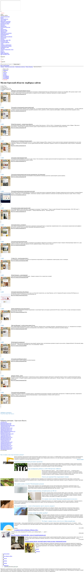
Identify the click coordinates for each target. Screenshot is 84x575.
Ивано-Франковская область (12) (8, 431)
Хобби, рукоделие (5, 53)
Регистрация (6, 65)
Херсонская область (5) (6, 444)
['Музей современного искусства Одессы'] (5, 315)
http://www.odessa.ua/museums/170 (18, 161)
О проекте (37, 551)
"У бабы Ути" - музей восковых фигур (19, 258)
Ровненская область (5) (6, 439)
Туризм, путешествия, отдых (7, 49)
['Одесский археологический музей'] (5, 248)
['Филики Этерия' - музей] (5, 382)
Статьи (4, 73)
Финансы (3, 51)
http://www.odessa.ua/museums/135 (18, 211)
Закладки (5, 79)
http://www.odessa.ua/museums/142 (18, 94)
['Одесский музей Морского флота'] (5, 365)
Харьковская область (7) (6, 443)
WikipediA (3, 56)
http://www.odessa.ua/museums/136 (18, 110)
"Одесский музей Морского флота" (19, 358)
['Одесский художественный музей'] (5, 164)
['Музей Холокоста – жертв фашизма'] (5, 282)
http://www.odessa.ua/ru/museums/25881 (19, 260)
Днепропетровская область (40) (8, 425)
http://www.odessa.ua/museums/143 (18, 396)
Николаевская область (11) (6, 437)
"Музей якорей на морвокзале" (18, 342)
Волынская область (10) (6, 424)
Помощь (5, 560)
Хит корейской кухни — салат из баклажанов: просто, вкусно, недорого (34, 506)
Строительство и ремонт (6, 46)
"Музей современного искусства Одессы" (20, 308)
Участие (5, 558)
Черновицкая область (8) (6, 449)
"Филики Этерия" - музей (17, 375)
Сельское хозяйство (5, 42)
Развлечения (3, 37)
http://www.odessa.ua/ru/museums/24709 (19, 277)
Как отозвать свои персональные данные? (12, 454)
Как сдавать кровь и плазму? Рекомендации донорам (29, 484)
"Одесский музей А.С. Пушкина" (18, 224)
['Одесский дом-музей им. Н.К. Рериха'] (5, 298)
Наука (2, 28)
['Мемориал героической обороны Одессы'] (5, 97)
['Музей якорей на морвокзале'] (5, 349)
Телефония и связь (5, 47)
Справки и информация (6, 44)
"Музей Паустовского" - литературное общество (22, 124)
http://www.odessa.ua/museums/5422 (18, 380)
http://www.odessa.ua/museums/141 (18, 145)
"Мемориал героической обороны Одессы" (20, 90)
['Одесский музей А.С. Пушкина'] (5, 231)
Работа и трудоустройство (6, 36)
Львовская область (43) (6, 436)
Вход (2, 65)
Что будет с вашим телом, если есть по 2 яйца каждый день (58, 521)
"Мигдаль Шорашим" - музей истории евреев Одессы (23, 325)
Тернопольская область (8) (6, 442)
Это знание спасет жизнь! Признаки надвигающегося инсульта (59, 499)
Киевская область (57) (5, 432)
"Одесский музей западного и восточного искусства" (23, 191)
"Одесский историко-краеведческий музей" (21, 208)
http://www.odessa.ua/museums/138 (18, 127)
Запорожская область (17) (6, 430)
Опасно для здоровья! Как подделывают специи (55, 477)
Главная (37, 549)
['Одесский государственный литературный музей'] (5, 114)
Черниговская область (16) (6, 447)
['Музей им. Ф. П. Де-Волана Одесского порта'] (5, 147)
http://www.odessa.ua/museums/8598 (18, 345)
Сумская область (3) (5, 440)
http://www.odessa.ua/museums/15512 (19, 312)
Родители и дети (4, 41)
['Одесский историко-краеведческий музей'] (5, 215)
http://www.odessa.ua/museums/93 (18, 245)
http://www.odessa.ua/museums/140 (18, 176)
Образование (3, 31)
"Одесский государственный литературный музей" (22, 107)
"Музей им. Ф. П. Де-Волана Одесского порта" (21, 140)
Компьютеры (3, 26)
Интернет (3, 24)
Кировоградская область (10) (7, 433)
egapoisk (3, 61)
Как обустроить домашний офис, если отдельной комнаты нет (28, 535)
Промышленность (5, 34)
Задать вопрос (6, 553)
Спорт (2, 43)
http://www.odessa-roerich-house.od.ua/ (19, 295)
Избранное (5, 70)
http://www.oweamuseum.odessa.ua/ (18, 194)
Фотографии (6, 78)
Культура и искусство (5, 27)
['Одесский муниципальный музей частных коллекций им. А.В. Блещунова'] (5, 181)
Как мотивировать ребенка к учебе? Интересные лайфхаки (44, 468)
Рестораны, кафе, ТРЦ (5, 40)
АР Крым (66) (4, 422)
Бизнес (2, 17)
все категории (4, 450)
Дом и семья (3, 20)
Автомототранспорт (5, 16)
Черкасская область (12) (6, 446)
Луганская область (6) (5, 435)
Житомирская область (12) (6, 427)
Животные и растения (5, 21)
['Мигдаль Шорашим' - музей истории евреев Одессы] (5, 332)
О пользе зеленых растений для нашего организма (28, 461)
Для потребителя (4, 19)
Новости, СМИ (4, 30)
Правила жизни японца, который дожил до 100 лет (42, 490)
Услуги (2, 50)
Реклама (5, 563)
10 (1, 204)
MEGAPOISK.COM (5, 54)
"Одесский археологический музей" (19, 241)
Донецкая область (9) (5, 426)
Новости (5, 72)
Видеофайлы (6, 76)
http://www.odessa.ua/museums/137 (18, 228)
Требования (5, 565)
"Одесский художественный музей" (19, 157)
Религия (2, 39)
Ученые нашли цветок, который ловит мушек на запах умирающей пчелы (45, 541)
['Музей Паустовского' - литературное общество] (5, 131)
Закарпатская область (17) (6, 429)
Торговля (3, 48)
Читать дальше (80, 459)
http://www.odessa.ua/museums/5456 (18, 361)
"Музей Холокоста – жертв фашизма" (19, 275)
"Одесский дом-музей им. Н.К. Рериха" (20, 291)
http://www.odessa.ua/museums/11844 (19, 328)
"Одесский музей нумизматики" (18, 392)
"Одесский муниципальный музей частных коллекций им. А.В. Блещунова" (28, 174)
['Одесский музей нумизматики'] (5, 399)
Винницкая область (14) (6, 423)
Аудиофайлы (6, 77)
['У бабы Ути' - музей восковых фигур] (5, 265)
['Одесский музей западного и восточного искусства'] (5, 198)
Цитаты (5, 74)
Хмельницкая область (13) (6, 445)
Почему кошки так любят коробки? (38, 513)
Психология (3, 35)
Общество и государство (6, 33)
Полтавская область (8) (6, 438)
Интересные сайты (5, 23)
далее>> (45, 531)
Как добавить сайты (7, 556)
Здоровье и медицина (5, 22)
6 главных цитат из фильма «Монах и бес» (26, 530)
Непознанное (3, 29)
